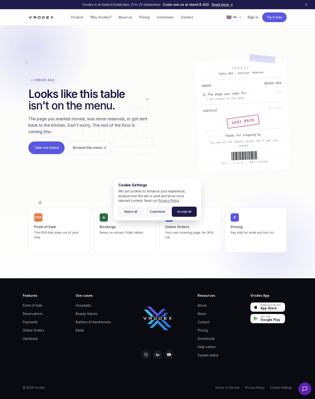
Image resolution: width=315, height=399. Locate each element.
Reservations (33, 314)
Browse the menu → (89, 147)
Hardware (30, 338)
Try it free (274, 17)
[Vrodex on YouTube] (169, 354)
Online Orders (33, 330)
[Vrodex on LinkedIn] (157, 354)
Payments (30, 322)
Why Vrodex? (100, 17)
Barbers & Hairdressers (93, 322)
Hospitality (83, 305)
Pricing (144, 17)
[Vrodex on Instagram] (146, 354)
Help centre (207, 347)
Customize (157, 211)
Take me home (46, 147)
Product (77, 17)
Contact (187, 17)
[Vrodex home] (157, 318)
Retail (80, 330)
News (202, 314)
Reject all (130, 211)
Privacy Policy (254, 387)
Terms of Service (227, 387)
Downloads (206, 338)
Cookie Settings (281, 387)
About (202, 305)
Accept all (184, 211)
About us (125, 17)
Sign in (253, 17)
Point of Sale (32, 305)
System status (208, 355)
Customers (165, 17)
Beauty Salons (86, 314)
